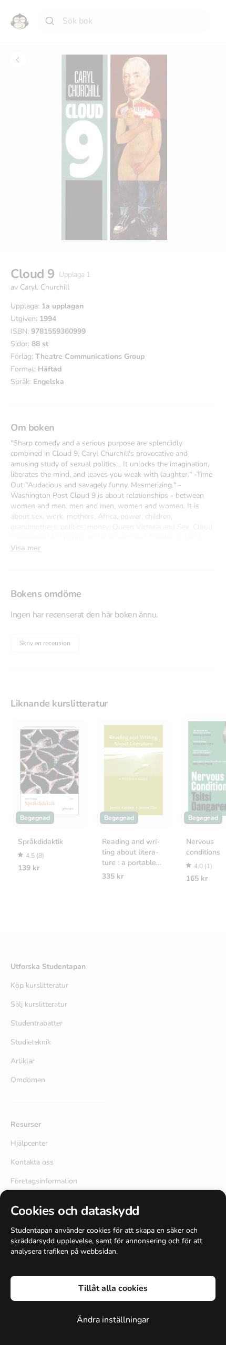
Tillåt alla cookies (113, 1288)
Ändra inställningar (113, 1320)
